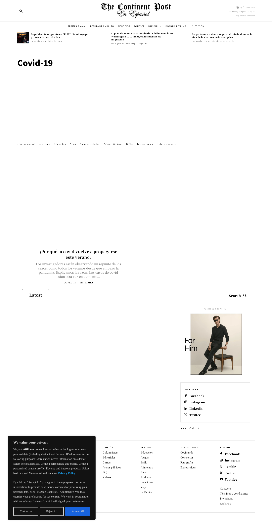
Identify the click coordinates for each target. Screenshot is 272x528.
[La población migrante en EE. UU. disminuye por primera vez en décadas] (23, 37)
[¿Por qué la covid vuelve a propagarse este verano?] (78, 198)
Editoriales (109, 457)
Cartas (107, 462)
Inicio (183, 428)
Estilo (144, 462)
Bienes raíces (188, 467)
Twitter (195, 415)
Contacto (225, 488)
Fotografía (186, 462)
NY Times (86, 282)
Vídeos (107, 477)
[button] (20, 11)
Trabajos (146, 477)
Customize (26, 511)
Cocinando (187, 452)
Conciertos (186, 457)
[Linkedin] (186, 409)
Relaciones (147, 482)
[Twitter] (186, 415)
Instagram (197, 402)
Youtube (231, 479)
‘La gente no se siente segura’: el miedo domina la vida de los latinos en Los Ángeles (222, 35)
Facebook (196, 396)
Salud (144, 472)
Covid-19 (70, 282)
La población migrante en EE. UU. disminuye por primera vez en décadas (60, 35)
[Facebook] (186, 396)
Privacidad (226, 498)
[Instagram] (186, 402)
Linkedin (196, 408)
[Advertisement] (136, 95)
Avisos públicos (112, 467)
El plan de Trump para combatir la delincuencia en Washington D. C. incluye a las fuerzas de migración (142, 36)
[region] (52, 478)
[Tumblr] (221, 467)
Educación (147, 452)
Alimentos (147, 467)
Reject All (51, 511)
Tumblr (230, 466)
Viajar (144, 487)
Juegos (145, 457)
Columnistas (110, 452)
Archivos (225, 503)
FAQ (105, 472)
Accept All (78, 511)
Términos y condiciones (234, 493)
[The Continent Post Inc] (136, 11)
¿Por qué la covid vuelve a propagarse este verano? (78, 254)
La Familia (147, 492)
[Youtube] (221, 479)
